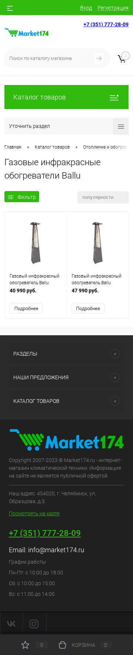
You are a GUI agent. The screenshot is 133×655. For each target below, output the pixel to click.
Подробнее (26, 308)
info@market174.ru (56, 550)
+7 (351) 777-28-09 (106, 24)
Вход (86, 8)
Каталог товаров (39, 97)
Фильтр (27, 197)
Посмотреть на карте (34, 513)
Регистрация (113, 8)
